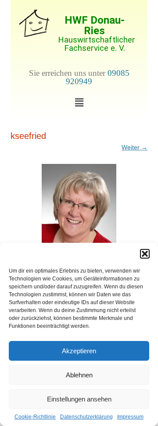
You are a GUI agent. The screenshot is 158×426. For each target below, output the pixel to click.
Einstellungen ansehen (79, 399)
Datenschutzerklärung (86, 417)
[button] (144, 253)
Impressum (130, 417)
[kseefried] (79, 213)
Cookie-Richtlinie (35, 417)
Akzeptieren (79, 351)
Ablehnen (79, 375)
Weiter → (134, 147)
